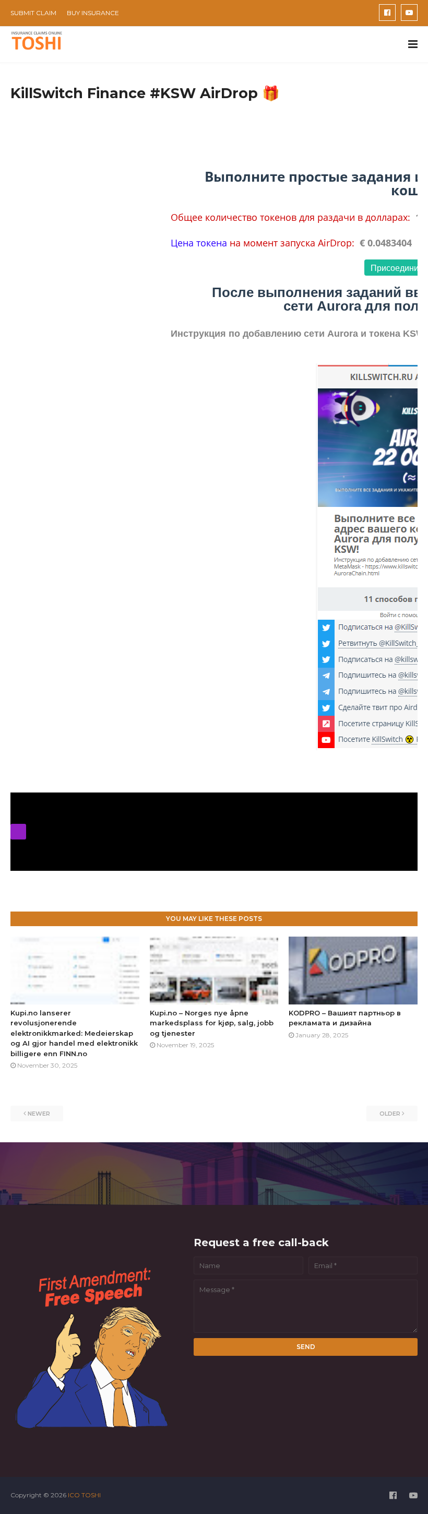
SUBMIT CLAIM (33, 13)
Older (389, 1113)
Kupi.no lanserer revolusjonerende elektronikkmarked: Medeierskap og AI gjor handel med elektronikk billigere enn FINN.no (74, 1033)
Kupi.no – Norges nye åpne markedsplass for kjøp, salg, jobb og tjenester (212, 1023)
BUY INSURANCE (93, 13)
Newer (39, 1113)
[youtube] (409, 12)
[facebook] (387, 12)
